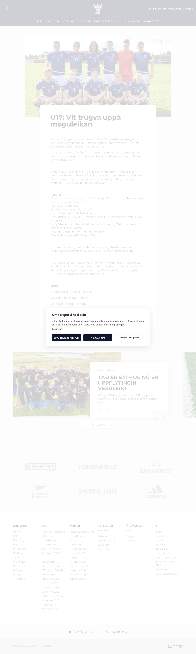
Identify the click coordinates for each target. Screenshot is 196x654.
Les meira (57, 328)
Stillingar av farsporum (129, 337)
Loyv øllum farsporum (66, 337)
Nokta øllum (98, 337)
